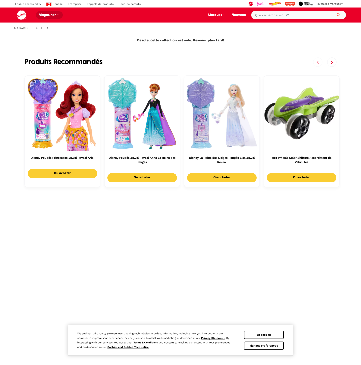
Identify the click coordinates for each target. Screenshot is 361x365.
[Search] (338, 14)
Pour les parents (130, 3)
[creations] (306, 4)
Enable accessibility (28, 3)
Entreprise (75, 3)
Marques (215, 15)
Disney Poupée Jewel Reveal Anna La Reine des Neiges (142, 160)
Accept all (264, 334)
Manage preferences (264, 345)
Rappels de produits (100, 3)
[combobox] (298, 15)
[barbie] (261, 4)
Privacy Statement (213, 337)
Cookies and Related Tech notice (128, 346)
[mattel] (251, 4)
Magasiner (48, 15)
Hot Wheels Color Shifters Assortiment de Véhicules (301, 160)
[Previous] (317, 62)
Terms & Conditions (145, 342)
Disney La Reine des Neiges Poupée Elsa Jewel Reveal (222, 160)
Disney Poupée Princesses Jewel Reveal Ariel (62, 158)
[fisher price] (290, 4)
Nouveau (239, 15)
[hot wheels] (275, 4)
